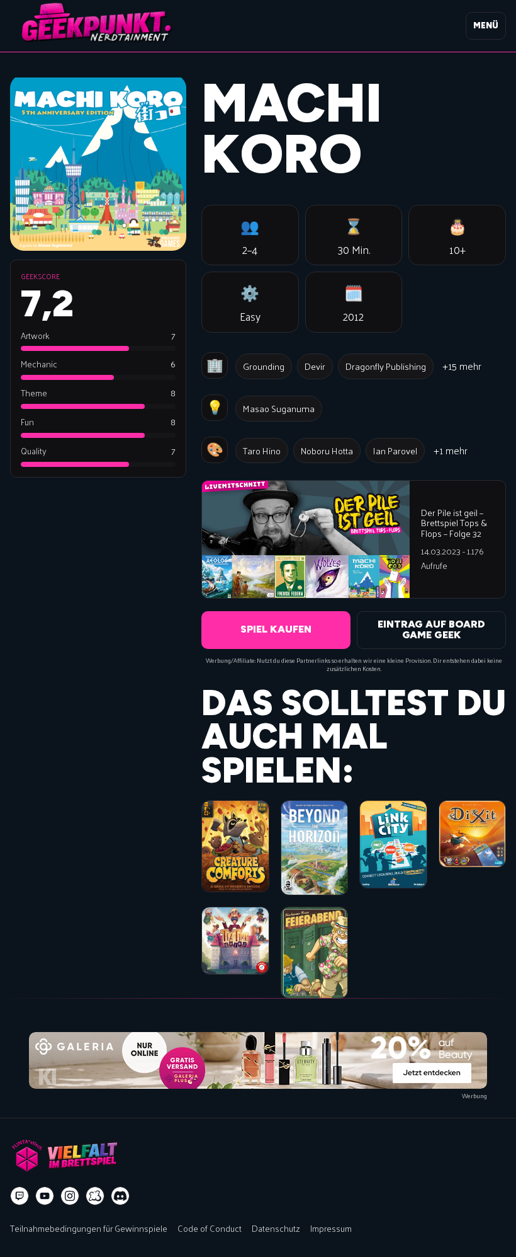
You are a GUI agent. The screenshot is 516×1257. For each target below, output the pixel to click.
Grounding (263, 366)
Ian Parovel (395, 450)
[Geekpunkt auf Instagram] (69, 1195)
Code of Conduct (209, 1228)
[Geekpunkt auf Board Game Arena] (95, 1195)
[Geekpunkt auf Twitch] (19, 1195)
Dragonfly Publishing (385, 366)
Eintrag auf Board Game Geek (431, 629)
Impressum (331, 1228)
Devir (315, 366)
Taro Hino (262, 450)
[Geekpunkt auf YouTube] (44, 1195)
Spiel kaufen (275, 629)
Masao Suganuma (279, 408)
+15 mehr (461, 366)
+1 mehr (451, 450)
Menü (485, 25)
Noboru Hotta (327, 450)
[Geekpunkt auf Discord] (120, 1195)
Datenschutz (276, 1228)
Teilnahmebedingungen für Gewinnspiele (88, 1228)
